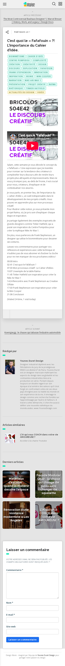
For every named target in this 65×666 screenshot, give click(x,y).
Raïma (52, 84)
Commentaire (14, 570)
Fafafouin (46, 68)
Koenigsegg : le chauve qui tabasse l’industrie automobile (33, 332)
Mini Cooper (44, 76)
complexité (39, 60)
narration (15, 80)
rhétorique (16, 88)
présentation (17, 84)
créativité (29, 64)
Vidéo (40, 92)
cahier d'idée (35, 56)
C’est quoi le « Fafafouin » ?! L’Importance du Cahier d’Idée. (31, 45)
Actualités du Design (21, 92)
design (42, 64)
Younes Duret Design (31, 361)
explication (30, 68)
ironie (29, 76)
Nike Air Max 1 (33, 80)
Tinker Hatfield (35, 88)
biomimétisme (16, 56)
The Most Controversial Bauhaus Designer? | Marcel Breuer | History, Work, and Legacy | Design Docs (32, 20)
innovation (41, 72)
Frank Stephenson (20, 72)
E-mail (10, 614)
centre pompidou (19, 60)
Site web (11, 626)
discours (14, 68)
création (14, 64)
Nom (9, 602)
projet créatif (37, 84)
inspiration (16, 76)
